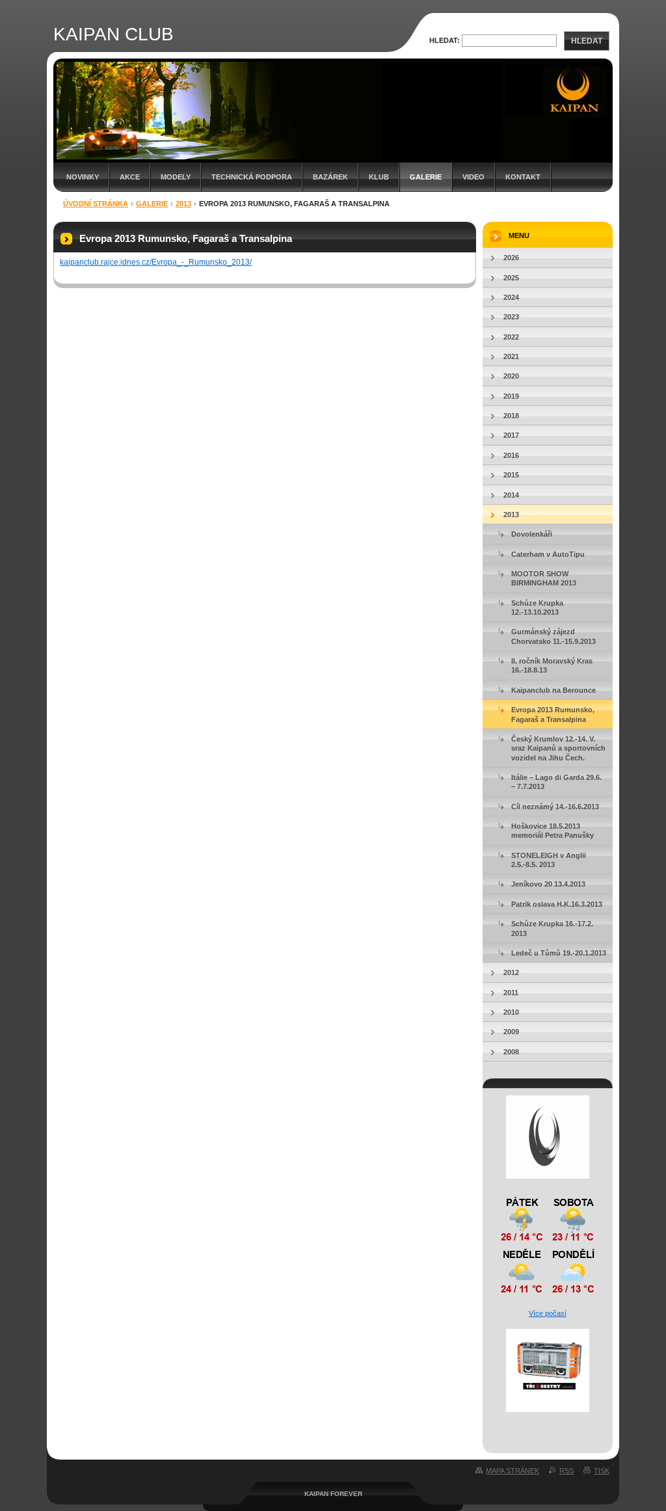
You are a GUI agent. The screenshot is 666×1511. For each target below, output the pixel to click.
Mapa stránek (512, 1471)
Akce (130, 177)
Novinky (82, 177)
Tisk (601, 1471)
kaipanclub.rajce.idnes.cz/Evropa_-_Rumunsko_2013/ (156, 262)
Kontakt (522, 177)
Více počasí (547, 1313)
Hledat (586, 41)
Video (473, 177)
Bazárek (330, 177)
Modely (176, 177)
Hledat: (444, 40)
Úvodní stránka (95, 203)
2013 (183, 203)
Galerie (426, 177)
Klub (379, 177)
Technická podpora (251, 177)
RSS (566, 1471)
